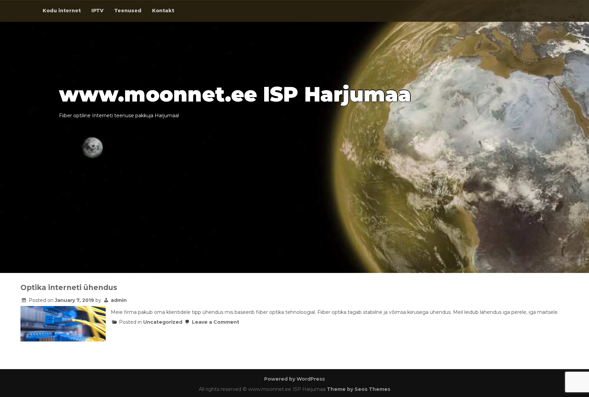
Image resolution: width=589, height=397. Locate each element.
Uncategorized (162, 322)
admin (119, 300)
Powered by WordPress (294, 379)
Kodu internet (62, 10)
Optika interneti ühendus (68, 287)
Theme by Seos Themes (358, 389)
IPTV (97, 10)
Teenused (127, 10)
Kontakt (163, 10)
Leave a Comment (215, 322)
